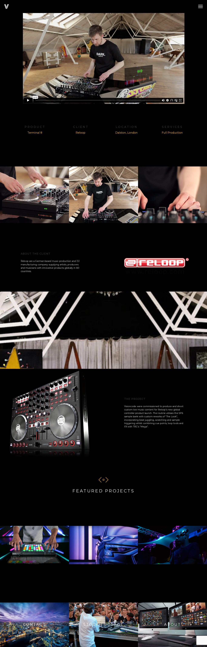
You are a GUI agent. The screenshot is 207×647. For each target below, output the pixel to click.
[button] (200, 6)
